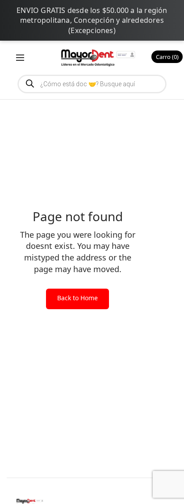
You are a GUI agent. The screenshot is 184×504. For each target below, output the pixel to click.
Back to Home (77, 298)
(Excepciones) (92, 30)
